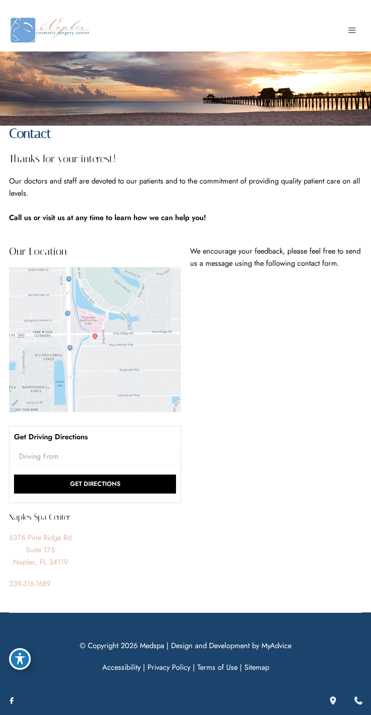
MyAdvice (276, 645)
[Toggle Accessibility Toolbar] (20, 659)
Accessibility (121, 667)
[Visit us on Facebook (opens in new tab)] (12, 700)
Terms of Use (217, 667)
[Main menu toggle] (352, 30)
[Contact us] (358, 700)
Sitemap (256, 667)
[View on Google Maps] (95, 338)
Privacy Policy (168, 667)
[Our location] (333, 700)
